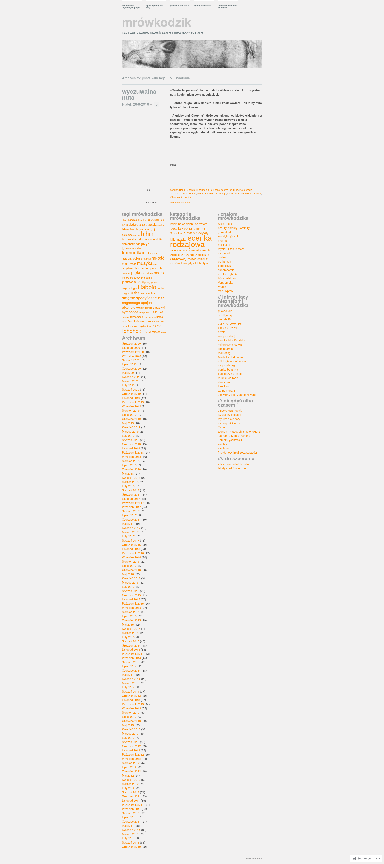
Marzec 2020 (130, 381)
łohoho (130, 330)
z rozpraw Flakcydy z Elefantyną (189, 261)
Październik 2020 (133, 352)
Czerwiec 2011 (131, 821)
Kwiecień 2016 (131, 578)
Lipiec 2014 (129, 666)
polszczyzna (137, 277)
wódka (188, 197)
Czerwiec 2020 (131, 368)
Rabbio (209, 193)
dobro (134, 224)
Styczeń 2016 (130, 591)
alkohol (125, 219)
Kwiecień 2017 (131, 528)
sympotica (130, 311)
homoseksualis (132, 239)
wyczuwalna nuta (139, 94)
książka (153, 253)
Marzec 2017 (130, 532)
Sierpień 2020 (131, 360)
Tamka (257, 193)
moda (133, 263)
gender (136, 234)
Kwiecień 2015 (131, 629)
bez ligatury (225, 315)
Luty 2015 (128, 637)
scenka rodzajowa (180, 202)
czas (125, 225)
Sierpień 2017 (131, 511)
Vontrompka (225, 282)
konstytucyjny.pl (228, 236)
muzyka (145, 263)
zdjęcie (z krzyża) (182, 254)
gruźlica (234, 189)
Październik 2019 (133, 402)
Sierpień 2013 (131, 712)
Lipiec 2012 (129, 767)
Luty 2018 (128, 486)
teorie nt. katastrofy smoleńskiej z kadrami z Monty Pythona (239, 433)
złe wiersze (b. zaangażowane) (237, 395)
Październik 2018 (133, 452)
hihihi (148, 233)
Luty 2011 (128, 838)
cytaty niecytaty (202, 5)
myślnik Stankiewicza (231, 249)
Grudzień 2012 (131, 746)
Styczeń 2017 (130, 540)
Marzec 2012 (130, 784)
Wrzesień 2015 (131, 608)
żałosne (156, 331)
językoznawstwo (132, 248)
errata (222, 332)
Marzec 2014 (130, 683)
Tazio (221, 427)
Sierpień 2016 (131, 561)
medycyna (146, 258)
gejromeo (127, 235)
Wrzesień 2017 (131, 507)
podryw (149, 273)
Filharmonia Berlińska (208, 189)
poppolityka (225, 266)
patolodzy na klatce (230, 374)
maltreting (224, 353)
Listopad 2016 (131, 549)
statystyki (159, 307)
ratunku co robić (228, 378)
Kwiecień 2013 (131, 729)
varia (124, 321)
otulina (222, 257)
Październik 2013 (133, 704)
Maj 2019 (128, 423)
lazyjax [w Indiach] (229, 415)
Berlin (182, 189)
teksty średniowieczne (232, 468)
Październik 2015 (133, 603)
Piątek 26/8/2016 (135, 104)
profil (140, 282)
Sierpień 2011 (131, 813)
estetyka (152, 224)
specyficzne (146, 298)
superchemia (226, 270)
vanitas (222, 444)
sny (185, 250)
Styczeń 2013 (130, 742)
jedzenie (174, 193)
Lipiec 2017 (129, 515)
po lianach (224, 261)
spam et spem (198, 250)
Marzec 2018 (130, 482)
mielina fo (224, 245)
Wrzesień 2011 (131, 809)
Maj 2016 (128, 574)
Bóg (162, 220)
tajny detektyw (227, 278)
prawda (129, 282)
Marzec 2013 (130, 733)
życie (163, 331)
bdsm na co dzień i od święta (188, 224)
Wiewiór (160, 321)
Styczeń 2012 (130, 792)
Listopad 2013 (131, 700)
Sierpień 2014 (131, 662)
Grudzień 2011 (131, 796)
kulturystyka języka (230, 344)
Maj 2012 (128, 775)
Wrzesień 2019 (131, 406)
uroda (159, 317)
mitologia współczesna (232, 361)
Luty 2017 (128, 536)
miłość (158, 258)
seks (135, 292)
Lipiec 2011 (129, 817)
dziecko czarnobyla (230, 410)
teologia (125, 316)
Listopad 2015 (131, 599)
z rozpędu (139, 326)
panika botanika (228, 369)
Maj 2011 (128, 826)
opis (159, 268)
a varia (145, 219)
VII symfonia (176, 197)
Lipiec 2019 (129, 415)
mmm (125, 263)
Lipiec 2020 (129, 364)
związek (154, 326)
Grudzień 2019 (131, 394)
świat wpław (225, 291)
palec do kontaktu (179, 5)
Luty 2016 (128, 587)
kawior (184, 193)
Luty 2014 (128, 687)
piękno (137, 272)
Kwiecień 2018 (131, 478)
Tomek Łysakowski (230, 440)
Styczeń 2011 (130, 842)
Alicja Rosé (225, 224)
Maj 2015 (128, 624)
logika (136, 258)
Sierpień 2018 (131, 461)
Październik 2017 (133, 503)
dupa (142, 225)
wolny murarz (226, 390)
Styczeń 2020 (130, 389)
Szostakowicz (245, 193)
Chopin (191, 189)
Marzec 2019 (130, 431)
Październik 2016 (133, 553)
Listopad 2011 (131, 800)
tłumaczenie (150, 316)
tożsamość (136, 317)
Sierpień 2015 (131, 612)
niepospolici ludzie (229, 423)
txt (209, 250)
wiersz (150, 321)
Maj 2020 (128, 373)
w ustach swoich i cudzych (227, 6)
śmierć (145, 331)
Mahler (192, 193)
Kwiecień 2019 (131, 427)
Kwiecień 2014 (131, 679)
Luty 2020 (128, 385)
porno (149, 277)
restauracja (220, 193)
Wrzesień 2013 (131, 708)
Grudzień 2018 (131, 444)
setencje (175, 250)
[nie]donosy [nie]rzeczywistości (237, 452)
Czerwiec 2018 (131, 469)
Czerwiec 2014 (131, 670)
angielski (134, 220)
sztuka (158, 311)
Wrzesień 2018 (131, 457)
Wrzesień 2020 (131, 356)
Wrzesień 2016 (131, 557)
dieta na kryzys (227, 328)
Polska (125, 277)
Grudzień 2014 (131, 645)
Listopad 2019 (131, 398)
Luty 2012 (128, 788)
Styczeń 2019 (130, 440)
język (145, 243)
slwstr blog (224, 382)
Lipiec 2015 (129, 616)
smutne (150, 293)
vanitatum (224, 448)
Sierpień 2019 (131, 410)
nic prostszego (227, 365)
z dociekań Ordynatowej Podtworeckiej (189, 257)
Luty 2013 (128, 738)
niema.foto (224, 253)
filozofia (134, 229)
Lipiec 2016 (129, 566)
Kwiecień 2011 (131, 830)
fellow (125, 229)
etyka (161, 224)
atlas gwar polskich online (234, 464)
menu (200, 193)
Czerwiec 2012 (131, 771)
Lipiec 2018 (129, 465)
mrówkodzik (156, 21)
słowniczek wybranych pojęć (131, 6)
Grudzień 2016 (131, 545)
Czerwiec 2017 (131, 519)
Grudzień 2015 (131, 595)
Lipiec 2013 (129, 717)
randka (161, 288)
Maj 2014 (128, 675)
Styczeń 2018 (130, 490)
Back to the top (254, 858)
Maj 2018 (128, 473)
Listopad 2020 (131, 348)
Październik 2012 (133, 754)
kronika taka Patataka (231, 340)
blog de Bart (225, 319)
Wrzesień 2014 (131, 658)
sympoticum (145, 312)
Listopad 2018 (131, 448)
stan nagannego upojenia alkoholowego (143, 302)
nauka (156, 263)
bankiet (174, 189)
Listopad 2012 (131, 750)
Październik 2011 (133, 805)
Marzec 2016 (130, 582)
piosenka (126, 273)
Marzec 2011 (130, 834)
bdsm (155, 219)
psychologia (129, 288)
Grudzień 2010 (131, 847)
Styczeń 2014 (130, 691)
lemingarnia (225, 349)
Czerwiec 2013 (131, 721)
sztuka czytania (227, 274)
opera (152, 268)
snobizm (232, 193)
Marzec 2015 (130, 633)
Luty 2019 (128, 436)
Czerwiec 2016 (131, 570)
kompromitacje (227, 336)
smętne (128, 298)
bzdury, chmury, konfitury (234, 228)
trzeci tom (224, 386)
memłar (223, 240)
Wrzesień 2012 (131, 759)
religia (125, 293)
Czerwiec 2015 (131, 620)
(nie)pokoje (225, 311)
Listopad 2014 (131, 649)
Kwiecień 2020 (131, 377)
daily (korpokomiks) (230, 323)
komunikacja (135, 252)
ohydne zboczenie (135, 268)
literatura (127, 258)
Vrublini (133, 321)
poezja (159, 272)
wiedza (141, 321)
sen (143, 293)
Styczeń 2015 (130, 641)
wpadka (126, 326)
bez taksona (181, 228)
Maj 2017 (128, 524)
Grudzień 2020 (131, 343)
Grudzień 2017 (131, 494)
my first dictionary (229, 419)
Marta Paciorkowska (231, 357)
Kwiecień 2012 (131, 780)
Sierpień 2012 (131, 763)
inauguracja (245, 189)
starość (148, 307)
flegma (224, 189)
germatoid (224, 232)
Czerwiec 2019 (131, 419)
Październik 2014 (133, 654)
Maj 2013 (128, 725)
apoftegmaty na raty (154, 6)
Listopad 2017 (131, 499)
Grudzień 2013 (131, 696)
